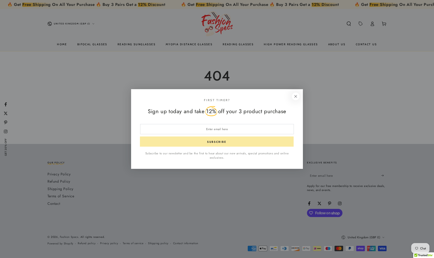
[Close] (296, 96)
